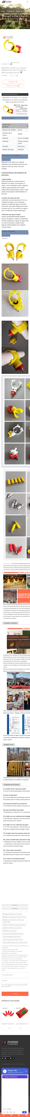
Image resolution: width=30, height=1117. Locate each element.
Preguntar (11, 81)
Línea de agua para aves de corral (13, 939)
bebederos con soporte (9, 931)
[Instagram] (13, 1058)
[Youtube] (11, 1058)
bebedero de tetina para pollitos (12, 928)
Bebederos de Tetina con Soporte (12, 914)
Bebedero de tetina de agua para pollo (14, 925)
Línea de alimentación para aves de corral (15, 942)
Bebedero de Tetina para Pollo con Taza (14, 917)
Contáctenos (7, 563)
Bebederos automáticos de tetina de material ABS (13, 921)
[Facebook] (3, 1058)
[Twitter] (8, 1058)
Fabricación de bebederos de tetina (13, 933)
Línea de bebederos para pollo (12, 936)
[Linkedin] (5, 1058)
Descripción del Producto (10, 94)
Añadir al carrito (12, 86)
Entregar (15, 993)
